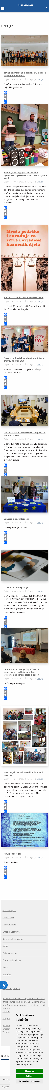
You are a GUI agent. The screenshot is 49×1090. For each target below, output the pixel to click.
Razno (5, 967)
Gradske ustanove (11, 931)
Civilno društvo (10, 953)
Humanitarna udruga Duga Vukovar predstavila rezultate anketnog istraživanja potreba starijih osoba (22, 672)
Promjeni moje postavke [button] (29, 1081)
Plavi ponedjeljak (12, 853)
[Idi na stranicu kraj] (26, 886)
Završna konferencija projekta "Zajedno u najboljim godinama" (25, 74)
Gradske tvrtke (9, 924)
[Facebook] (26, 92)
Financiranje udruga (12, 960)
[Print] (26, 98)
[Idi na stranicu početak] (23, 886)
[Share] (26, 102)
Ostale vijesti (8, 917)
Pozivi (5, 981)
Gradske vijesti (9, 910)
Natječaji (7, 974)
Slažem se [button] (29, 1071)
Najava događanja (11, 988)
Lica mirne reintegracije (16, 587)
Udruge (40, 79)
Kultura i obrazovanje (13, 939)
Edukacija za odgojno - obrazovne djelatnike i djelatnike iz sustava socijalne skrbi (25, 175)
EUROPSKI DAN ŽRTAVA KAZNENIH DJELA (23, 297)
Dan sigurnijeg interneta (16, 519)
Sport (5, 946)
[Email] (26, 95)
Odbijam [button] (29, 1076)
